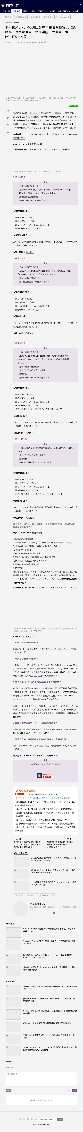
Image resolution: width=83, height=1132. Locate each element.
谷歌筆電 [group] (47, 17)
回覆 (74, 1090)
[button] (78, 5)
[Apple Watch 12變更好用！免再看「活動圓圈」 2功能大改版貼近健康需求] (21, 862)
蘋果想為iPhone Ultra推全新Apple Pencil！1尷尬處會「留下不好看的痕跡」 (53, 871)
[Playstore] (31, 1119)
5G (37, 895)
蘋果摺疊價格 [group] (20, 17)
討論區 (9, 1061)
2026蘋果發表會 (21, 852)
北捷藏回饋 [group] (6, 17)
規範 (8, 1090)
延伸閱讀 (10, 923)
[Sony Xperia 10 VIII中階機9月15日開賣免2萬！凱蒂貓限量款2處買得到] (13, 1014)
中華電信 (45, 895)
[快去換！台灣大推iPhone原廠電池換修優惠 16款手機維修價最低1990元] (13, 990)
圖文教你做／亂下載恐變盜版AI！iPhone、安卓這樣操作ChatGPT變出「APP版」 (47, 956)
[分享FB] (7, 110)
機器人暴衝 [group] (35, 17)
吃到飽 (30, 895)
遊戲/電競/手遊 (64, 11)
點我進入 (30, 252)
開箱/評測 (42, 11)
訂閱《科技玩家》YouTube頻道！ (44, 794)
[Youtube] (75, 5)
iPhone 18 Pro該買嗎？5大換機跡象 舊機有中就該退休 (47, 1023)
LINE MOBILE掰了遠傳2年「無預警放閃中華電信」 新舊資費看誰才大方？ (49, 929)
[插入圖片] (69, 1090)
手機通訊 (16, 11)
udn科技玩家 (9, 22)
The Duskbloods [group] (62, 17)
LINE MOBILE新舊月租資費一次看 (40, 755)
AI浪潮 (76, 11)
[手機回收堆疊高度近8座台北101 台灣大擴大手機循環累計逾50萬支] (13, 1039)
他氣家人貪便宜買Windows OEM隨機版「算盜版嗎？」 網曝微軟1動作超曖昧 (49, 968)
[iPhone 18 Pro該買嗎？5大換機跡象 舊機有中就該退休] (13, 1027)
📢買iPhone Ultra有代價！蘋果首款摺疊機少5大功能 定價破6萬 (43, 809)
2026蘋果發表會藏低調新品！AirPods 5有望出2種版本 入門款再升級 (53, 883)
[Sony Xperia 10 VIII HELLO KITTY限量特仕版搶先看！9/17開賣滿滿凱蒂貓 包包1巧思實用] (13, 1051)
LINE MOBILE (19, 895)
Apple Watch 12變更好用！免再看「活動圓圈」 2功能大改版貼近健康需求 (54, 859)
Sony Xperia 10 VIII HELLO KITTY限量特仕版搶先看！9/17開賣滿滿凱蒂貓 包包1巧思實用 (50, 1048)
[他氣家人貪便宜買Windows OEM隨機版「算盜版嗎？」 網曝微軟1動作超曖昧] (13, 971)
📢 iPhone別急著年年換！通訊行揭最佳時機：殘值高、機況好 (43, 819)
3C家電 (52, 11)
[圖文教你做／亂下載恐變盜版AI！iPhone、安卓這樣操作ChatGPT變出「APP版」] (13, 959)
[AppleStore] (35, 1119)
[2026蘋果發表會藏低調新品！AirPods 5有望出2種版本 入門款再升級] (21, 886)
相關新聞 (10, 981)
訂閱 (60, 1119)
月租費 (53, 895)
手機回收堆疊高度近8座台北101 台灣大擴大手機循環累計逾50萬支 (50, 1036)
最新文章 (6, 11)
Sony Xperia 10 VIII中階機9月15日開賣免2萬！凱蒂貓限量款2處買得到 (50, 1012)
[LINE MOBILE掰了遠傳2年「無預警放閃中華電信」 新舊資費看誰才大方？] (13, 932)
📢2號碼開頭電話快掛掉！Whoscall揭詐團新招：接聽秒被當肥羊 (44, 823)
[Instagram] (24, 1119)
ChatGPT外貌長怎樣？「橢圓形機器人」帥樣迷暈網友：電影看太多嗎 (49, 942)
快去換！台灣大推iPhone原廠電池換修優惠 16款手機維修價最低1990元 (50, 987)
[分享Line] (7, 117)
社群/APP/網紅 (29, 11)
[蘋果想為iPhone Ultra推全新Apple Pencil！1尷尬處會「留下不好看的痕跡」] (21, 874)
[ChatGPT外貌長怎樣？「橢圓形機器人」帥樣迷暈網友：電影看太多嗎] (13, 945)
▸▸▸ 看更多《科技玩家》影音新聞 (45, 764)
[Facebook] (20, 1119)
